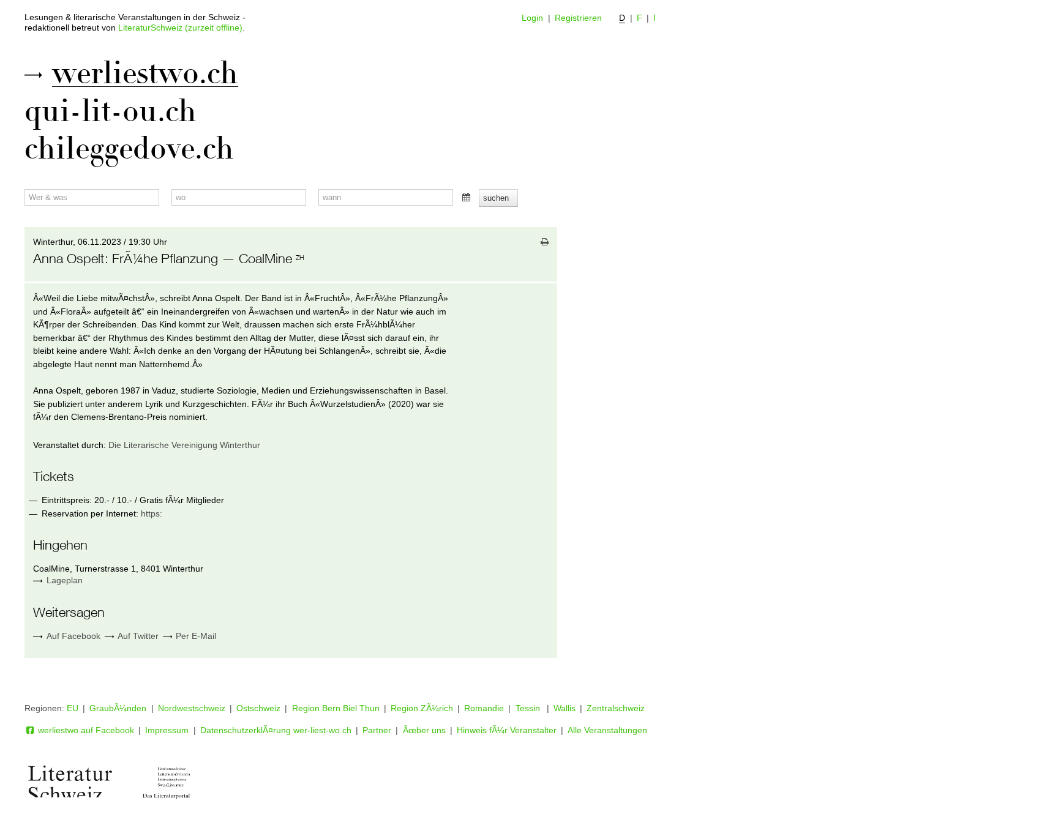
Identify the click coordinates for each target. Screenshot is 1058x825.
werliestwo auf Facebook (85, 730)
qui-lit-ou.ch (110, 111)
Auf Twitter (137, 636)
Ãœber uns (424, 730)
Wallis (564, 708)
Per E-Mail (194, 636)
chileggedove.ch (129, 148)
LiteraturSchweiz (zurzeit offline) (180, 27)
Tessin (529, 708)
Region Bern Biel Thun (336, 708)
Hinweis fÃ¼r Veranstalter (507, 730)
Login (532, 18)
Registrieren (578, 18)
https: (151, 513)
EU (72, 708)
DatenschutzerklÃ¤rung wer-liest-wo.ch (275, 730)
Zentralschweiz (616, 708)
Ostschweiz (258, 708)
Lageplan (65, 580)
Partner (376, 730)
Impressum (167, 730)
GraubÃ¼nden (117, 708)
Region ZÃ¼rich (422, 708)
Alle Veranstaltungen (607, 730)
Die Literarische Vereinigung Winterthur (184, 445)
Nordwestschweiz (191, 708)
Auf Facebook (72, 636)
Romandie (484, 708)
